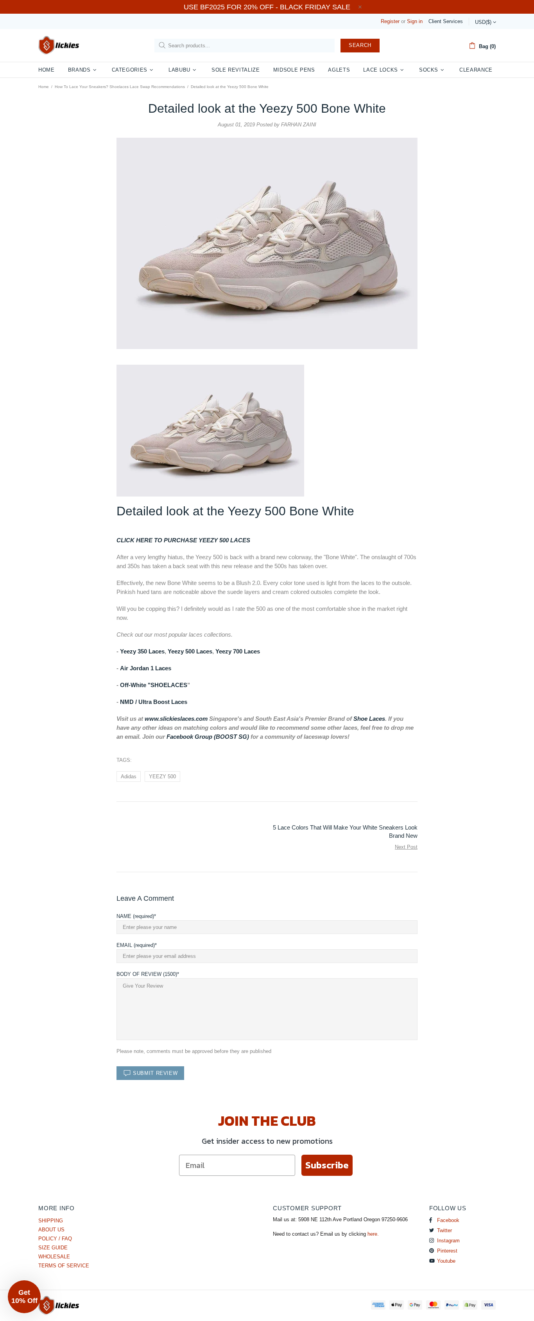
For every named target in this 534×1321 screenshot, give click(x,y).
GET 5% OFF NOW (267, 753)
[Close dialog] (345, 556)
